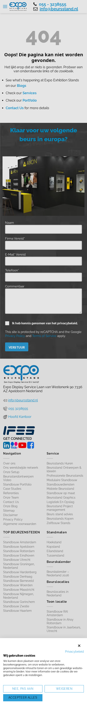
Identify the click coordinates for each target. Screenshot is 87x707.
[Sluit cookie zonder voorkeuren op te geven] (79, 645)
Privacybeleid (74, 651)
